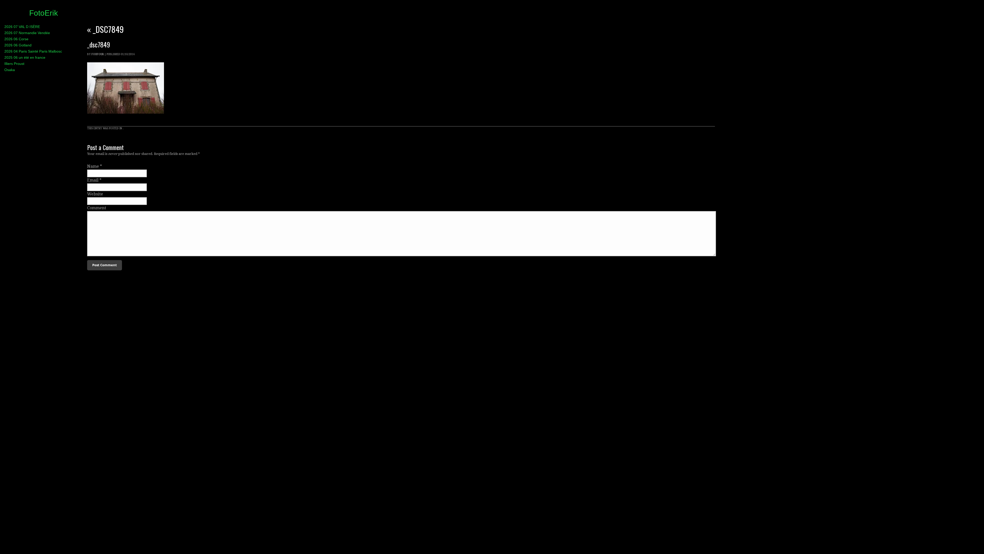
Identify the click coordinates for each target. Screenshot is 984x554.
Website (95, 194)
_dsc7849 (105, 29)
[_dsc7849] (125, 118)
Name (93, 166)
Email (92, 180)
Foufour (97, 54)
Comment (96, 207)
